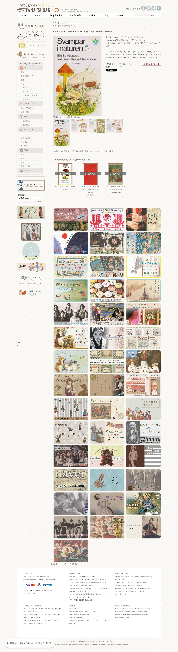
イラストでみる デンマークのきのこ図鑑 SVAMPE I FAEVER (90, 189)
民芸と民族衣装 (27, 108)
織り (22, 84)
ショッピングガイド (72, 642)
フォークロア (29, 104)
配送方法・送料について (87, 642)
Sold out (27, 171)
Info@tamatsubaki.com (81, 614)
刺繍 (22, 72)
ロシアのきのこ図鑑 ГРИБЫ (65, 186)
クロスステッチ (27, 76)
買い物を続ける (80, 151)
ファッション (26, 99)
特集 (60, 26)
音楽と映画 (25, 166)
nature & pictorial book (77, 23)
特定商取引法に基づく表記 (104, 642)
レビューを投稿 (107, 151)
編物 (22, 80)
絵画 (22, 162)
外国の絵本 (25, 121)
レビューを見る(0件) (94, 151)
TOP (54, 23)
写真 (22, 155)
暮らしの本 (28, 129)
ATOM (19, 345)
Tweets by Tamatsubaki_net (30, 284)
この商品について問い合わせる (63, 151)
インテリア (25, 146)
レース (23, 88)
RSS (18, 342)
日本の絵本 (25, 125)
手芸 (26, 67)
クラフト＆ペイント (29, 95)
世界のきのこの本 (70, 26)
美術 (26, 150)
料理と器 (24, 142)
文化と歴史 (25, 112)
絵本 (26, 116)
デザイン (24, 159)
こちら (33, 593)
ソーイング (25, 91)
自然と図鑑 (25, 138)
